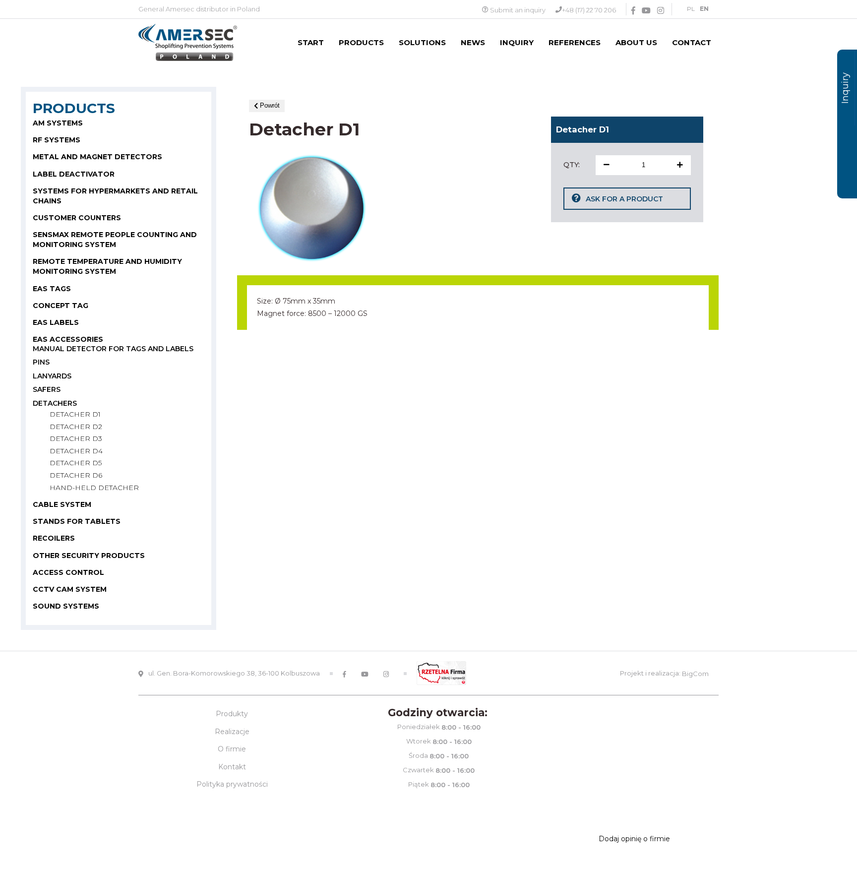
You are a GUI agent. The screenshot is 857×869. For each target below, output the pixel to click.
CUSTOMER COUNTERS (77, 217)
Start (311, 42)
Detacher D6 (76, 475)
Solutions (422, 42)
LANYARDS (52, 376)
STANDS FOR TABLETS (77, 521)
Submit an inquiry (518, 10)
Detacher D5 (76, 462)
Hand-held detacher (94, 487)
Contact (691, 42)
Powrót (269, 105)
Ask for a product (624, 198)
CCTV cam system (70, 588)
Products (361, 42)
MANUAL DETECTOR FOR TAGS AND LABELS (113, 348)
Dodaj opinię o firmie (634, 838)
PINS (41, 362)
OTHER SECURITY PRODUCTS (89, 555)
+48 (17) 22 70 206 (589, 10)
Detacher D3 (76, 438)
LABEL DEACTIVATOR (74, 173)
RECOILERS (54, 538)
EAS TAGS (52, 288)
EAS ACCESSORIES (68, 338)
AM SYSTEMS (58, 123)
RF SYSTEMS (56, 139)
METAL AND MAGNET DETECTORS (97, 156)
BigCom (695, 674)
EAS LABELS (56, 321)
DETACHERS (55, 403)
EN (704, 8)
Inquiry (517, 42)
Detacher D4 (76, 450)
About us (636, 42)
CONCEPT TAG (60, 305)
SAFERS (47, 389)
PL (691, 8)
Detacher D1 (75, 414)
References (575, 42)
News (473, 42)
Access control (68, 571)
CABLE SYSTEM (62, 504)
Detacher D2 (76, 426)
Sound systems (66, 605)
